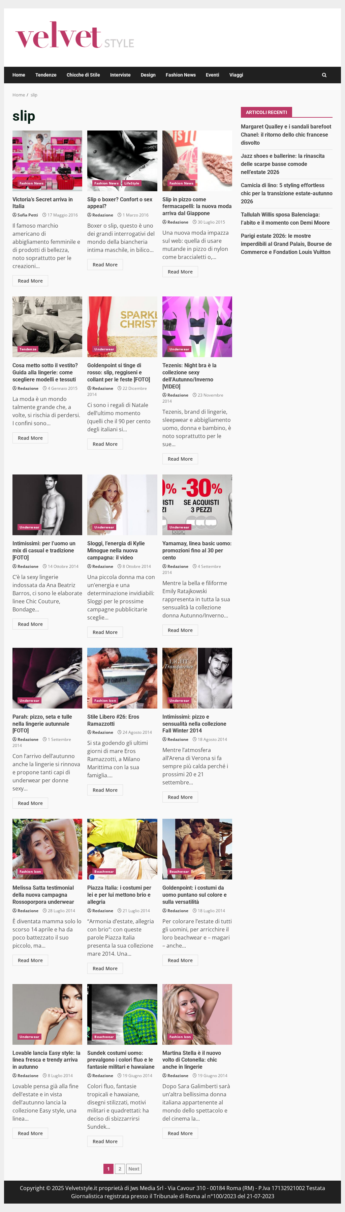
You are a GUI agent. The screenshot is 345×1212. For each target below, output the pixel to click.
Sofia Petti (28, 215)
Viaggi (236, 75)
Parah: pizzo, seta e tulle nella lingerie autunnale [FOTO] (47, 678)
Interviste (120, 75)
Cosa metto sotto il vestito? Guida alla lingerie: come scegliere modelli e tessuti (47, 326)
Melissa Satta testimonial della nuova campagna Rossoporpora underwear (47, 849)
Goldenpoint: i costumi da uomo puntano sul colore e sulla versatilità (197, 849)
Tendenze (46, 75)
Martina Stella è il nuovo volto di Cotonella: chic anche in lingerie (197, 1014)
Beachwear (104, 871)
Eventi (212, 75)
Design (148, 75)
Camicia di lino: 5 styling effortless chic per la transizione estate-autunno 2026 (287, 193)
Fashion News (181, 75)
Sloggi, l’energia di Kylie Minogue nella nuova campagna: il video (122, 504)
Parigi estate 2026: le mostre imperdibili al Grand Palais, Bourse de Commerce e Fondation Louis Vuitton (286, 244)
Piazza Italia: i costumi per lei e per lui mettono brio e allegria (122, 849)
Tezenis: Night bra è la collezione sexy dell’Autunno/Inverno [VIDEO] (197, 326)
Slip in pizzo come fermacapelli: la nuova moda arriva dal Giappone (197, 161)
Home (18, 75)
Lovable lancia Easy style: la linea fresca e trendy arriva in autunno (47, 1014)
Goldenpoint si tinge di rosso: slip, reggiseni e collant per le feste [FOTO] (122, 326)
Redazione (102, 215)
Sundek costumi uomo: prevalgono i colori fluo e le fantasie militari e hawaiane (122, 1014)
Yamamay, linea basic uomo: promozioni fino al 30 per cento (197, 504)
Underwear (104, 349)
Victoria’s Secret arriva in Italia (47, 161)
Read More (30, 281)
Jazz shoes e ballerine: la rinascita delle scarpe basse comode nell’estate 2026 (283, 164)
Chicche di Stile (83, 75)
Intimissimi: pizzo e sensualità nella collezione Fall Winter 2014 (197, 678)
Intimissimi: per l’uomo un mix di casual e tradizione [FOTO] (47, 504)
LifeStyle (131, 183)
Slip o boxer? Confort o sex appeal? (122, 161)
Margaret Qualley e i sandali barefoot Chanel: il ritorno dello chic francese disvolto (286, 134)
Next (133, 1168)
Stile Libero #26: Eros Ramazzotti (122, 678)
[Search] (324, 75)
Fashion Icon (105, 700)
